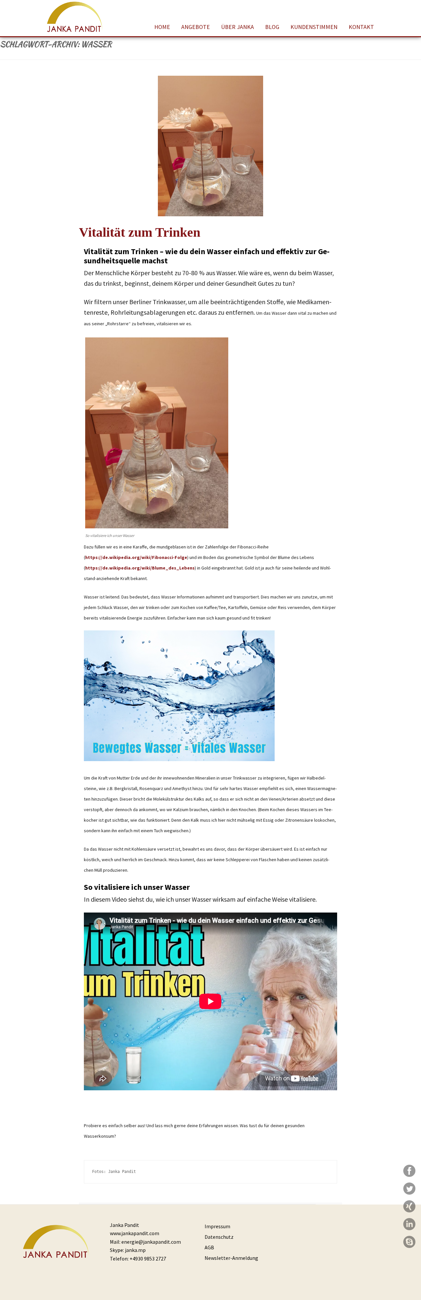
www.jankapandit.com (134, 1233)
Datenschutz (219, 1237)
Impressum (217, 1226)
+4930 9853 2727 (148, 1258)
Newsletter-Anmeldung (231, 1258)
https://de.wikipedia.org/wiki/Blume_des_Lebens (140, 568)
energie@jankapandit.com (151, 1241)
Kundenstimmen (313, 27)
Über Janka (237, 27)
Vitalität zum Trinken (139, 232)
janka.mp (135, 1250)
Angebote (195, 27)
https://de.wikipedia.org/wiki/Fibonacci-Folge (136, 557)
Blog (272, 27)
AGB (209, 1247)
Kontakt (361, 27)
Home (162, 27)
